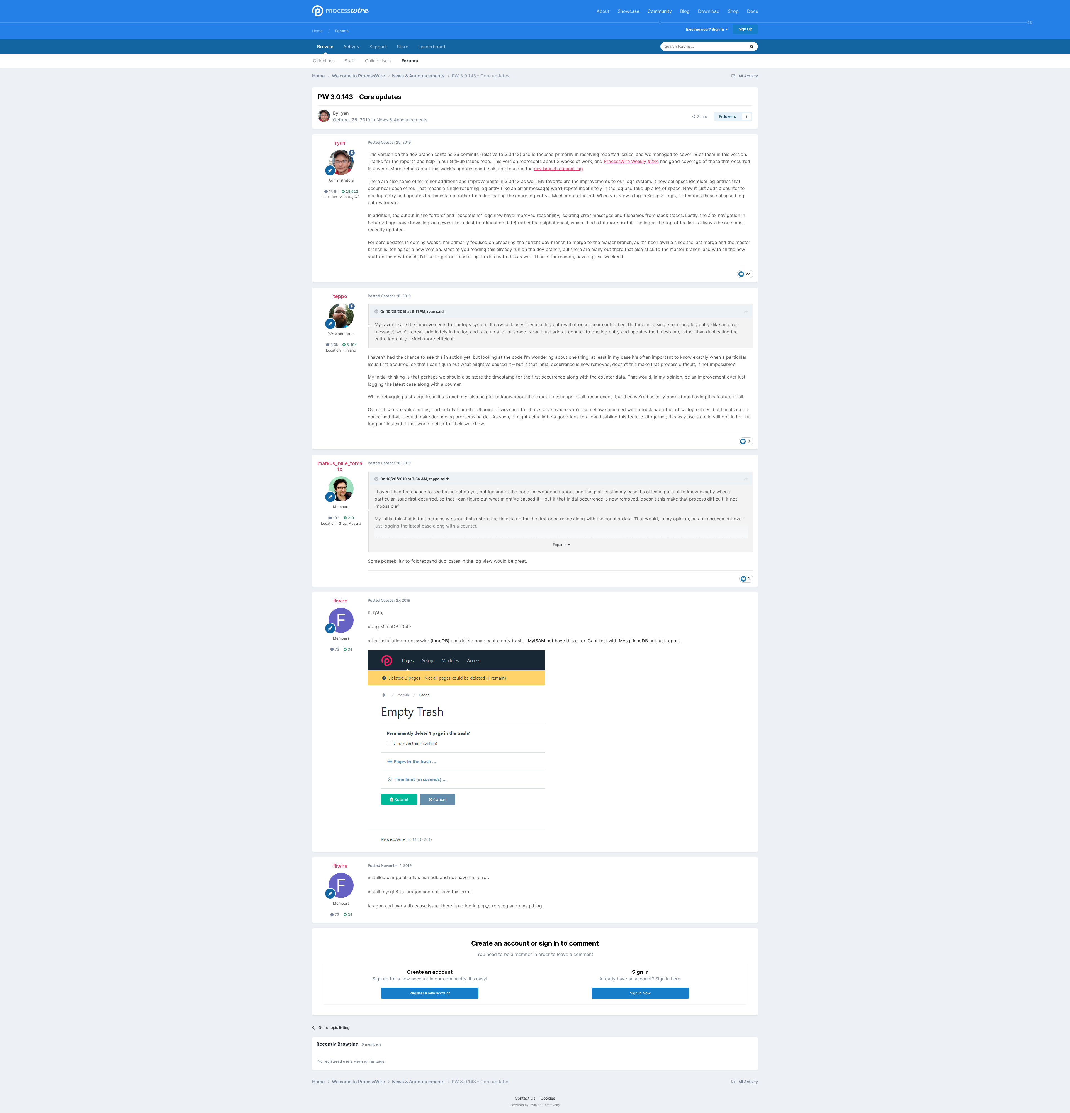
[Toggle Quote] (377, 311)
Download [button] (708, 11)
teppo (340, 296)
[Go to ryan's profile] (324, 116)
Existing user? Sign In (706, 29)
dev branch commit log (558, 168)
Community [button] (660, 11)
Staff (350, 61)
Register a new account (430, 993)
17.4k (332, 191)
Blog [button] (685, 11)
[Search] (752, 46)
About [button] (603, 11)
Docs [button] (752, 11)
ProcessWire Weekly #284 (631, 161)
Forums (341, 30)
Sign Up (745, 29)
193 (335, 518)
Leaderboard (431, 46)
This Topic (730, 46)
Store (402, 46)
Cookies (548, 1098)
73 (336, 649)
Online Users (378, 61)
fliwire (340, 601)
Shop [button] (733, 11)
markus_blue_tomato (340, 466)
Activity (351, 46)
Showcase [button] (628, 11)
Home (317, 30)
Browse (325, 46)
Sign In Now (640, 993)
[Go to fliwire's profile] (341, 620)
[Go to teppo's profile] (341, 315)
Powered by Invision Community (535, 1105)
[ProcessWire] (340, 11)
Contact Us (525, 1098)
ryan (344, 113)
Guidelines (324, 61)
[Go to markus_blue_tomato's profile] (341, 488)
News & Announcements (401, 120)
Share (701, 116)
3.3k (333, 344)
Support (378, 46)
